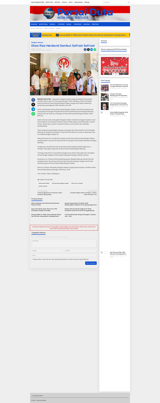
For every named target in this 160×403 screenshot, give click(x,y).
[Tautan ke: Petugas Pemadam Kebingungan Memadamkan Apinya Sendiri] (105, 97)
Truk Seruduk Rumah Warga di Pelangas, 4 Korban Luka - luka (118, 35)
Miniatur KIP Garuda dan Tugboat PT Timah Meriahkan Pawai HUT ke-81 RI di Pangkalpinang (79, 209)
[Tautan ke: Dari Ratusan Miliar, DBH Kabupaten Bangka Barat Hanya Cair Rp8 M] (105, 320)
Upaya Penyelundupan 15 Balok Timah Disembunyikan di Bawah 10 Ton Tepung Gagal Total (81, 204)
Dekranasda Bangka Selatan (60, 183)
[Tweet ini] (88, 49)
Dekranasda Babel (43, 183)
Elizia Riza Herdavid (77, 183)
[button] (128, 2)
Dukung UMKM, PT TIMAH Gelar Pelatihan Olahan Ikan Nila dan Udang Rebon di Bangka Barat (55, 35)
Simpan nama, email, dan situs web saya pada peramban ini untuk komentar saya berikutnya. (61, 259)
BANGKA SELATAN (35, 50)
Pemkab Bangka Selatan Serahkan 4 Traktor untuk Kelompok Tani (83, 192)
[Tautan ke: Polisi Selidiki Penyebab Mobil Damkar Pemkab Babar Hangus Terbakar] (105, 180)
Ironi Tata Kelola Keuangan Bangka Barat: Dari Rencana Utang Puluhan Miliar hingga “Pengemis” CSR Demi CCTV (119, 104)
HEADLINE (42, 50)
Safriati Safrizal (42, 186)
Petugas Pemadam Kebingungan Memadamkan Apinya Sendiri (118, 94)
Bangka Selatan (37, 42)
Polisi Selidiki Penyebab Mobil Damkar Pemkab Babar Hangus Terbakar (119, 113)
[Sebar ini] (85, 49)
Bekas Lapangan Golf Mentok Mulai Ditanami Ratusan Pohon (45, 204)
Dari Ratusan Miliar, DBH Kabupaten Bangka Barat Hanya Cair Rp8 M (118, 253)
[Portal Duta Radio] (80, 13)
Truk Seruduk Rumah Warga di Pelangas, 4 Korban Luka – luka (80, 215)
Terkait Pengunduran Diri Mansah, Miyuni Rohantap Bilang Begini (49, 192)
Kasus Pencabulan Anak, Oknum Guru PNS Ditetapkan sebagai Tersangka (44, 209)
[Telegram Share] (91, 49)
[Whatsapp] (94, 49)
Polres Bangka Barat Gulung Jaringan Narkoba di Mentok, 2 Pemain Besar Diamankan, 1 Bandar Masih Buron (119, 85)
